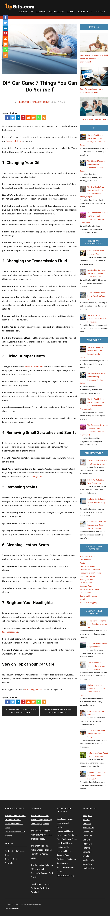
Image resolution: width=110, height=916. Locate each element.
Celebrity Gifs (88, 860)
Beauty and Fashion (88, 556)
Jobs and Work (86, 586)
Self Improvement (56, 12)
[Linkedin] (18, 117)
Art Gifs (86, 856)
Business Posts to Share (15, 815)
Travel (82, 599)
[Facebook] (7, 117)
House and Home (87, 583)
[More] (44, 117)
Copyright (9, 863)
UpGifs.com (23, 102)
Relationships (85, 592)
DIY (32, 12)
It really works (36, 476)
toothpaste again (10, 631)
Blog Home (23, 12)
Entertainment (85, 559)
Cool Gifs (86, 839)
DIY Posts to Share (41, 102)
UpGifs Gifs (100, 12)
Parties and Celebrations (90, 589)
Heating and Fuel (86, 579)
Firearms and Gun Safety (90, 569)
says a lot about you (34, 366)
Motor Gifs (87, 848)
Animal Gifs (87, 864)
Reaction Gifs (88, 827)
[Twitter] (12, 117)
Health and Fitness (87, 576)
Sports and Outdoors (88, 596)
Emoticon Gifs (88, 868)
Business (70, 12)
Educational (41, 12)
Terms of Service (12, 859)
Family (82, 563)
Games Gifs (87, 835)
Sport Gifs (87, 823)
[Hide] (1, 60)
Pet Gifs (86, 819)
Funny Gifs (87, 815)
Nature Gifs (87, 843)
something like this (33, 689)
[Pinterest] (23, 117)
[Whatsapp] (38, 117)
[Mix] (33, 117)
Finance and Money (87, 566)
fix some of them (13, 141)
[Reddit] (28, 117)
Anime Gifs (87, 852)
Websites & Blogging (88, 602)
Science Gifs (88, 831)
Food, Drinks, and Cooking (90, 573)
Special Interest (83, 12)
